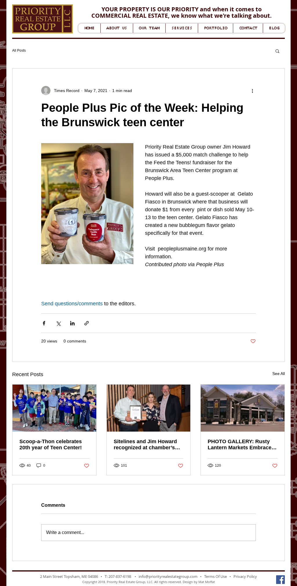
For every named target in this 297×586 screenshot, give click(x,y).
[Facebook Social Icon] (280, 579)
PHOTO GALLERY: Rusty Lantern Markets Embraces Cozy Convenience (241, 445)
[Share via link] (86, 323)
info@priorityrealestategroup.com (168, 576)
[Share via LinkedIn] (72, 323)
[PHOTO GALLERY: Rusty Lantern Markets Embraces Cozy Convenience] (243, 408)
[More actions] (252, 90)
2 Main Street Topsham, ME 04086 (69, 576)
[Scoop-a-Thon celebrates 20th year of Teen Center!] (54, 408)
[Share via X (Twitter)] (58, 323)
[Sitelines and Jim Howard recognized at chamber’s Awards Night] (149, 408)
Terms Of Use (215, 576)
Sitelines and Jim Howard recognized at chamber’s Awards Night (145, 445)
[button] (277, 50)
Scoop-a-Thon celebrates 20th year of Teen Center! (50, 444)
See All (278, 373)
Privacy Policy (245, 576)
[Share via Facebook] (44, 323)
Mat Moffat (206, 582)
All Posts (19, 50)
